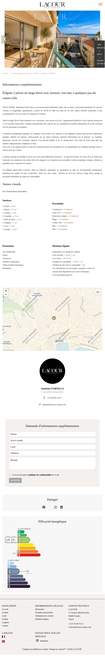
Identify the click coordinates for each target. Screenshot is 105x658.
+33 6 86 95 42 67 (54, 398)
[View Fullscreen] (6, 300)
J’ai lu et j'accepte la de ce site (35, 475)
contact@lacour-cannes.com (79, 627)
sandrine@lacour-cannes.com (54, 404)
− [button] (6, 294)
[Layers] (98, 291)
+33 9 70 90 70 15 (75, 624)
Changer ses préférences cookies (35, 649)
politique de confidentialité (39, 475)
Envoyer (15, 480)
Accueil (5, 73)
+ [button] (6, 290)
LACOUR (72, 609)
